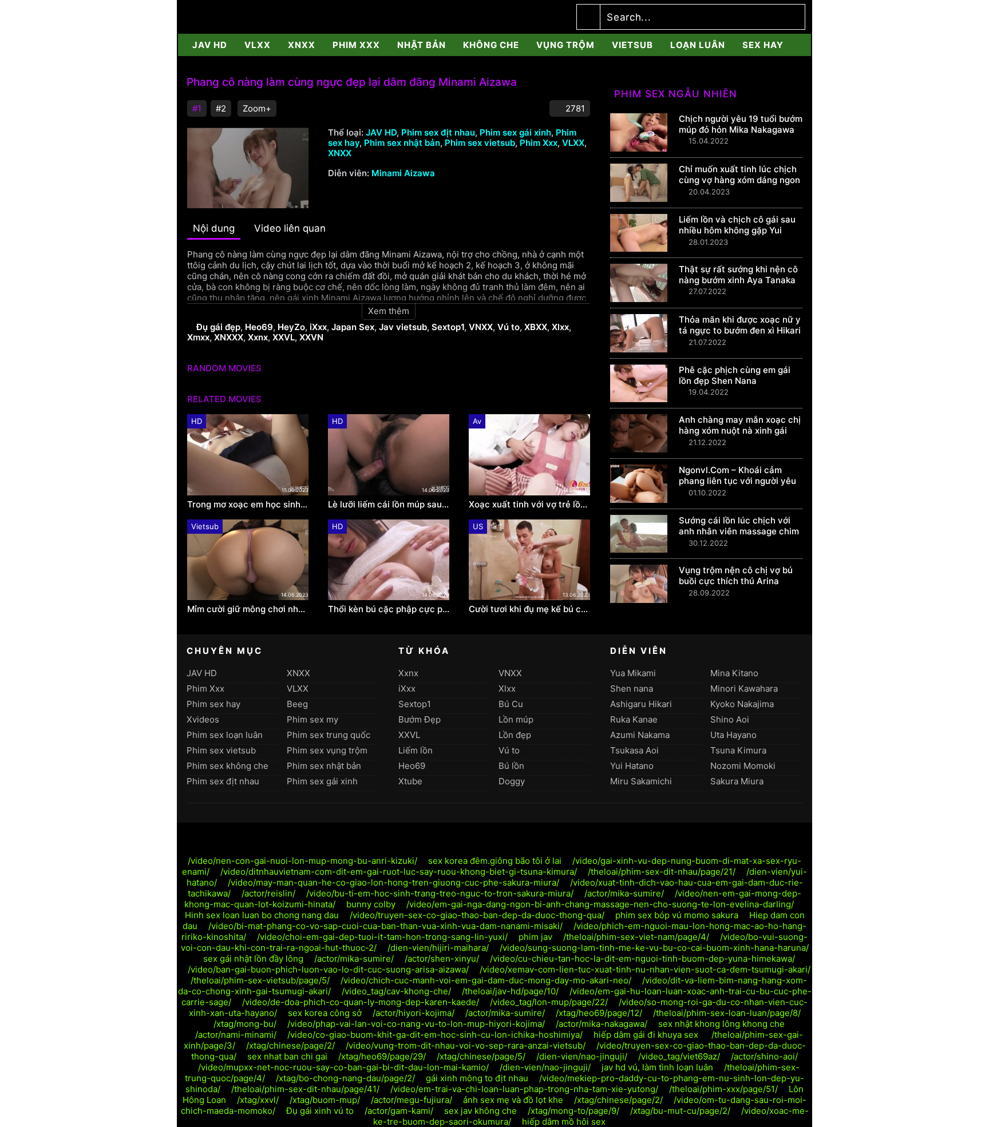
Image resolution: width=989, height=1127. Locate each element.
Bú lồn (511, 765)
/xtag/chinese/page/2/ (290, 1045)
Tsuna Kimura (738, 750)
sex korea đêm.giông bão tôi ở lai (494, 860)
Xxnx (258, 337)
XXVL (283, 337)
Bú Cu (511, 704)
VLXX (257, 44)
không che (491, 44)
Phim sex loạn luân (225, 734)
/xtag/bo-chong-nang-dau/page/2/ (345, 1078)
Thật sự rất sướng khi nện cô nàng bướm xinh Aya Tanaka (738, 274)
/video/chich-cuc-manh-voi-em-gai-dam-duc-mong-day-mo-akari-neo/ (486, 980)
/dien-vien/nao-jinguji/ (581, 1056)
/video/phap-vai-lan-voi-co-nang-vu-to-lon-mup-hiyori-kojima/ (416, 1023)
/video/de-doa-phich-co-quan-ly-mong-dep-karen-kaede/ (360, 1002)
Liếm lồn (415, 750)
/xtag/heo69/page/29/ (382, 1056)
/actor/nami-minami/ (235, 1034)
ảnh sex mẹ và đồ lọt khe (513, 1099)
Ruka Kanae (634, 719)
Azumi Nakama (640, 734)
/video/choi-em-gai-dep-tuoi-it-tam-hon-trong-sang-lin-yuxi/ (382, 936)
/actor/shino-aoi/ (764, 1056)
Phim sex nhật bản (402, 142)
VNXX (481, 327)
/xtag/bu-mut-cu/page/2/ (680, 1110)
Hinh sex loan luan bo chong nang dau (262, 915)
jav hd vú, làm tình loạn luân (657, 1067)
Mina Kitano (734, 673)
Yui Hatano (632, 765)
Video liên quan (290, 228)
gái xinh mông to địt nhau (477, 1078)
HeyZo (291, 327)
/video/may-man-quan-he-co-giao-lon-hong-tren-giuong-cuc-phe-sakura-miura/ (393, 882)
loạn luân (697, 44)
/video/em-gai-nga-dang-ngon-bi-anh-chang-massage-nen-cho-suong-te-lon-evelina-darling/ (600, 904)
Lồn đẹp (515, 734)
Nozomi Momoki (743, 765)
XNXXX (228, 337)
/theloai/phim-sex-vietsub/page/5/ (260, 980)
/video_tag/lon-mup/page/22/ (549, 1002)
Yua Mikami (633, 673)
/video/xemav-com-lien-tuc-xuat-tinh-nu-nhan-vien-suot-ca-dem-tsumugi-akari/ (645, 969)
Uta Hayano (733, 734)
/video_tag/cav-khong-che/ (396, 991)
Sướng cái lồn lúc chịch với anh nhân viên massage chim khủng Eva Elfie (739, 531)
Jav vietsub (403, 327)
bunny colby (370, 904)
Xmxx (198, 337)
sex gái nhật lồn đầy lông (253, 958)
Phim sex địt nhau (438, 132)
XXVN (311, 337)
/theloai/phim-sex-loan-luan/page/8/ (727, 1012)
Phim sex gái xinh (515, 132)
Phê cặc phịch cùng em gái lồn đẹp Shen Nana (734, 375)
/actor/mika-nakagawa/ (601, 1023)
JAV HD (209, 44)
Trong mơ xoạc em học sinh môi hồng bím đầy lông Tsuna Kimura (247, 504)
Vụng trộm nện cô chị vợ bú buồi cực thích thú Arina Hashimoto (736, 581)
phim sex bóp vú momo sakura (676, 915)
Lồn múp (516, 719)
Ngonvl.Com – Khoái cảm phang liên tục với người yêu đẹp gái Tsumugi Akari (737, 481)
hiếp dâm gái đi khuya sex (647, 1034)
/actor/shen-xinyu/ (442, 958)
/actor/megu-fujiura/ (411, 1099)
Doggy (512, 781)
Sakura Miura (736, 781)
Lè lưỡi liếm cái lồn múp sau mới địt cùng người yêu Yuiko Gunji (388, 504)
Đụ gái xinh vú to (320, 1110)
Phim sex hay (213, 704)
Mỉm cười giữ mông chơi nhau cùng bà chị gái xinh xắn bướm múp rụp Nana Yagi (247, 609)
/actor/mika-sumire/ (624, 893)
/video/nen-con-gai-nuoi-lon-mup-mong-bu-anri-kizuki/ (302, 860)
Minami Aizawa (403, 173)
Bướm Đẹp (419, 719)
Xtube (410, 781)
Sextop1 (448, 327)
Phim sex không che (227, 765)
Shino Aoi (729, 719)
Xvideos (203, 719)
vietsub (632, 44)
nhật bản (421, 44)
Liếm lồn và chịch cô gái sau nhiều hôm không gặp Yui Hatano (737, 230)
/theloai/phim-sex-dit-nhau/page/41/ (305, 1089)
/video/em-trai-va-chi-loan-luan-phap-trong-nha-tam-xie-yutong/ (524, 1089)
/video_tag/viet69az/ (679, 1056)
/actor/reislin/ (268, 893)
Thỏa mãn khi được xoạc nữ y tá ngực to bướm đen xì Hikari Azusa (740, 330)
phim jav (535, 936)
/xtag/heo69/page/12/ (599, 1012)
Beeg (297, 704)
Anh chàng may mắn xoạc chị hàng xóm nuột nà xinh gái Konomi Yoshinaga (740, 430)
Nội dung (214, 228)
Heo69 (259, 327)
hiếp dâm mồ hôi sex (564, 1121)
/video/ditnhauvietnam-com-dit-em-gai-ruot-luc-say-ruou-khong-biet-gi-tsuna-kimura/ (398, 871)
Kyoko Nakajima (742, 704)
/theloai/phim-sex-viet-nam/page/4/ (636, 936)
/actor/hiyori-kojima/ (413, 1012)
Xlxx (560, 327)
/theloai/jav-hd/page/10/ (510, 991)
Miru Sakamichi (641, 781)
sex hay (763, 44)
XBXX (535, 327)
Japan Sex (352, 327)
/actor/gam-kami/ (399, 1110)
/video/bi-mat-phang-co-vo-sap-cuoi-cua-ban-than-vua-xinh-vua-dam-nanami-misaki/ (385, 925)
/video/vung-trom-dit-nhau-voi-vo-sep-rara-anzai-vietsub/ (466, 1045)
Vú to (508, 327)
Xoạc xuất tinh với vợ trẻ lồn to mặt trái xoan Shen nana (529, 504)
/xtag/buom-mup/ (325, 1099)
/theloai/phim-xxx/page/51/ (723, 1089)
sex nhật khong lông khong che (721, 1023)
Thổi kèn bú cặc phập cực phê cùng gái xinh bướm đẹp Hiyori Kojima (388, 609)
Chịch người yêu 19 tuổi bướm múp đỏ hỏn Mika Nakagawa (740, 124)
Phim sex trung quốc (328, 734)
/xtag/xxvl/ (258, 1099)
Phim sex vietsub (480, 142)
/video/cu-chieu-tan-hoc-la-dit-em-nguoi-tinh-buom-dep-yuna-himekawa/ (642, 958)
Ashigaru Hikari (641, 704)
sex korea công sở (325, 1012)
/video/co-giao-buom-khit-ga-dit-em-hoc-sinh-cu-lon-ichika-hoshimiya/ (435, 1034)
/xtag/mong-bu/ (244, 1023)
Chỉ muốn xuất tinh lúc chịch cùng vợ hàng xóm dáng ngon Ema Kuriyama (739, 180)
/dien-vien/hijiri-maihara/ (438, 947)
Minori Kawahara (744, 688)
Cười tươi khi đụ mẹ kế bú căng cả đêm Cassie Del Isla (529, 609)
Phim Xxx (356, 44)
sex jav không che (480, 1110)
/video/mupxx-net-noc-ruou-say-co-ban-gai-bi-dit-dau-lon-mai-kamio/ (343, 1067)
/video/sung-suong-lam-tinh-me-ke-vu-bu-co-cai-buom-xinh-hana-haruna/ (654, 947)
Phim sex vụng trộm (327, 750)
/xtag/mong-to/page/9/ (573, 1110)
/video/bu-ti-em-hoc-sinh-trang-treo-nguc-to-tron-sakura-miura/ (439, 893)
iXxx (318, 327)
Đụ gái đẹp (218, 327)
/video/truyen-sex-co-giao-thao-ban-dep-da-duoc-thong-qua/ (477, 915)
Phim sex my (312, 719)
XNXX (301, 44)
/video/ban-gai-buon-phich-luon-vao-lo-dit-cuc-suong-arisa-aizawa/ (328, 969)
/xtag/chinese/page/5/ (481, 1056)
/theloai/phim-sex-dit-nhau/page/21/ (661, 871)
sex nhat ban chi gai (287, 1056)
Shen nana (631, 688)
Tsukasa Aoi (634, 750)
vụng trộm (565, 44)
